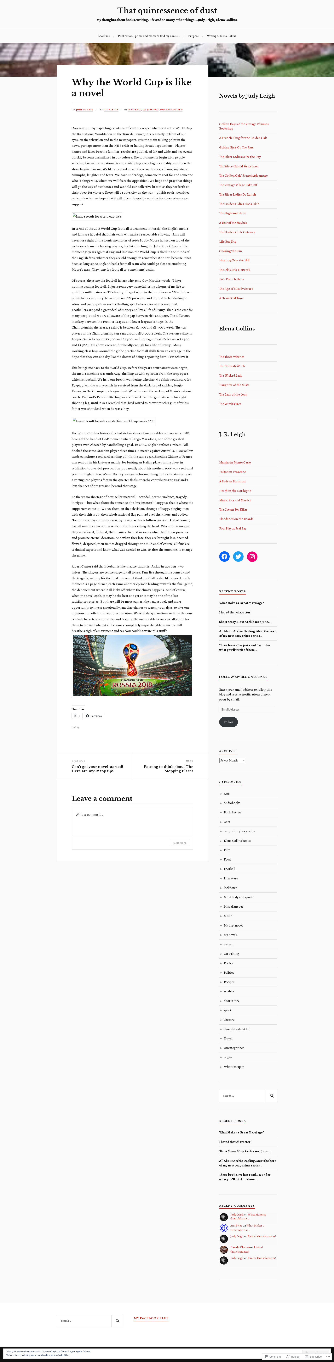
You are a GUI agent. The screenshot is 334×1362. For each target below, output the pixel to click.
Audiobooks (232, 803)
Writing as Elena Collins (221, 36)
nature (228, 944)
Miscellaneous (233, 906)
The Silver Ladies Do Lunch (237, 194)
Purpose (193, 36)
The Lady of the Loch (233, 394)
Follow (228, 722)
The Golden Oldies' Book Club (239, 204)
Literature (231, 878)
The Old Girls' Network (234, 270)
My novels (231, 935)
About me (104, 36)
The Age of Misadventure (236, 288)
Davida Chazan (240, 1247)
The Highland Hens (232, 213)
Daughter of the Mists (234, 385)
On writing (150, 109)
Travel (228, 1038)
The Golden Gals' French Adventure (243, 175)
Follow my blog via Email (243, 676)
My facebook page (151, 1318)
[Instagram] (252, 556)
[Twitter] (238, 556)
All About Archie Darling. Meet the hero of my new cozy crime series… (247, 633)
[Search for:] (248, 1096)
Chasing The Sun (230, 251)
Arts (227, 793)
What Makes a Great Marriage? (241, 603)
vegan (228, 1057)
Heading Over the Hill (234, 260)
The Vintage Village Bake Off (238, 185)
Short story (231, 1001)
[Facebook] (224, 556)
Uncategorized (171, 109)
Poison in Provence (232, 472)
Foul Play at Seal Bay (232, 528)
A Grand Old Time (231, 298)
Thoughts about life (237, 1029)
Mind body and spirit (238, 897)
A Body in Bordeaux (232, 481)
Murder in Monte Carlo (235, 462)
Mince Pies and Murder (235, 500)
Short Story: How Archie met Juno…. (245, 622)
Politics (229, 972)
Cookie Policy (63, 1355)
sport (227, 1010)
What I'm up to (234, 1067)
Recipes (229, 982)
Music (228, 916)
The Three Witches (231, 357)
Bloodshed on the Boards (236, 519)
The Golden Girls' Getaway (237, 232)
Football (134, 109)
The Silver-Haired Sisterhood (239, 166)
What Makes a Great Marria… (248, 1216)
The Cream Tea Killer (233, 509)
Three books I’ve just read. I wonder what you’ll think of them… (245, 647)
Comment (180, 842)
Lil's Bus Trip (227, 241)
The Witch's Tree (230, 404)
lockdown (230, 888)
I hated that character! (235, 612)
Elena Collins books (237, 841)
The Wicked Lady (230, 375)
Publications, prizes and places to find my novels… (149, 36)
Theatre (229, 1019)
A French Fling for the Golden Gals (243, 138)
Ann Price (236, 1225)
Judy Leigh (111, 109)
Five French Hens (231, 279)
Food (227, 859)
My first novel (233, 925)
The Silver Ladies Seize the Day (240, 157)
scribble (229, 991)
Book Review (232, 812)
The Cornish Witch (232, 366)
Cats (227, 822)
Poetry (228, 963)
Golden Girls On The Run (236, 147)
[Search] (271, 1096)
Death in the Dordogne (235, 491)
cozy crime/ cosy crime (240, 831)
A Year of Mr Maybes (233, 222)
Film (227, 850)
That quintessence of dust (167, 10)
